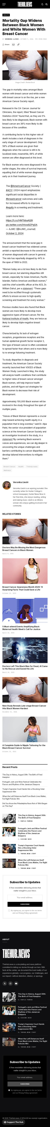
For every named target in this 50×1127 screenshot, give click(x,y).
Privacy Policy (24, 913)
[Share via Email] (13, 44)
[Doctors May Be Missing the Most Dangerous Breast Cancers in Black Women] (25, 531)
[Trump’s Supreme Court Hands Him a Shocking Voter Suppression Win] (9, 848)
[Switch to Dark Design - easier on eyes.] (42, 4)
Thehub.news (31, 467)
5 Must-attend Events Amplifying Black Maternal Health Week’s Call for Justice (21, 627)
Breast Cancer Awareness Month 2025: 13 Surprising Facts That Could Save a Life (22, 588)
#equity (10, 207)
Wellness (7, 470)
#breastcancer (14, 199)
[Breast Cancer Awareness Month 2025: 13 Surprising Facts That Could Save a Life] (25, 571)
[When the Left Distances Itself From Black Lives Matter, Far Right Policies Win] (9, 863)
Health (6, 15)
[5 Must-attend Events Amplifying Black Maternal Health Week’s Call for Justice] (25, 610)
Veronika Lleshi (12, 39)
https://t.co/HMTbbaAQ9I (19, 220)
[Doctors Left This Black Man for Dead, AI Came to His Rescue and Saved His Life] (25, 650)
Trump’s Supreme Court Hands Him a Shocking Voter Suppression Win (31, 847)
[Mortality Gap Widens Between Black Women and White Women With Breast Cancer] (25, 65)
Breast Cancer (9, 467)
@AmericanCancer (21, 186)
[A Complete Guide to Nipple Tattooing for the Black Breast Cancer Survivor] (25, 729)
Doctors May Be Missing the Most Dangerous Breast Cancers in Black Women (24, 548)
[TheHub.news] (25, 4)
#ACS (9, 190)
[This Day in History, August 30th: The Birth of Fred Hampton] (9, 818)
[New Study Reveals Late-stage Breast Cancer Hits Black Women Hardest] (25, 690)
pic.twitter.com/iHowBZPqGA (21, 224)
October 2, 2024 (15, 233)
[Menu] (4, 4)
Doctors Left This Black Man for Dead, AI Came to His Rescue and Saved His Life (25, 667)
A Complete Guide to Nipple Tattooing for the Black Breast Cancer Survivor (23, 746)
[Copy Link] (18, 44)
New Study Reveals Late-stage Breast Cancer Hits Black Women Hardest (24, 707)
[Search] (46, 4)
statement (28, 288)
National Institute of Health (15, 318)
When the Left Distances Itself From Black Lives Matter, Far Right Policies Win (32, 862)
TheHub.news (14, 1118)
